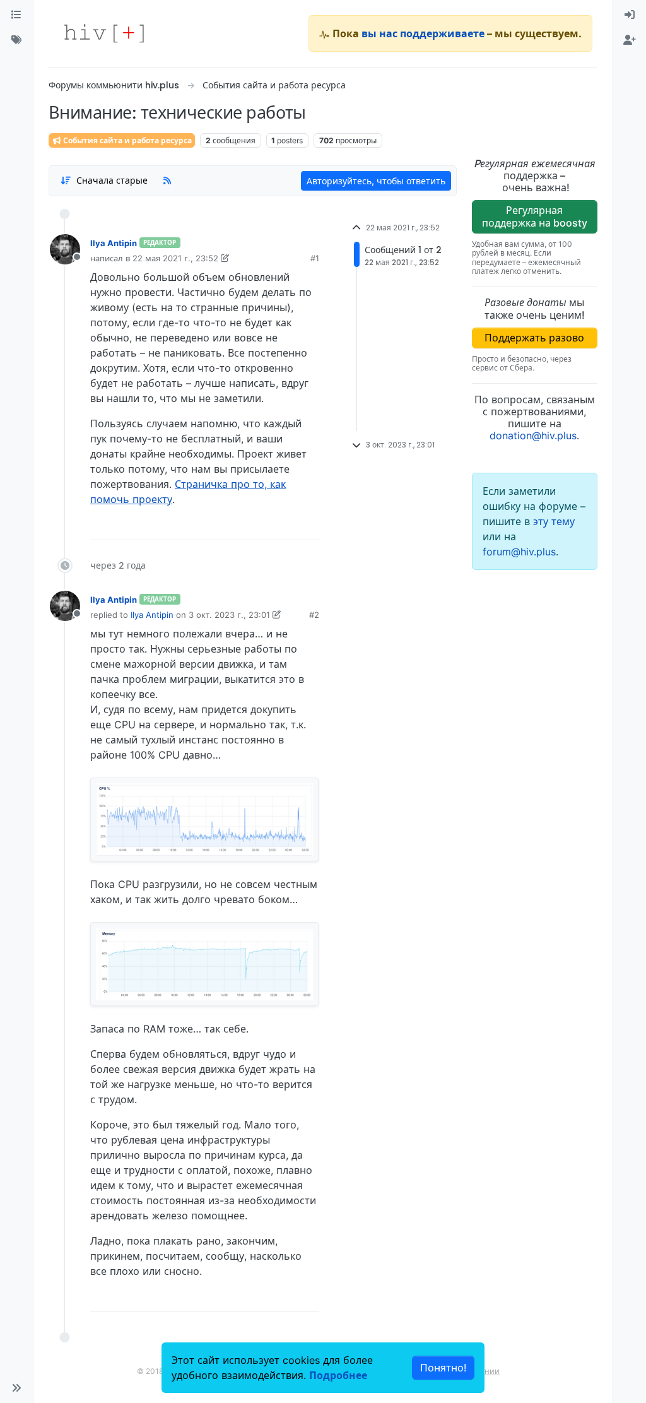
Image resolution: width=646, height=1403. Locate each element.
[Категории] (16, 15)
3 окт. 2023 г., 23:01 (229, 615)
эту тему (554, 521)
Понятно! (443, 1367)
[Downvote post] (285, 526)
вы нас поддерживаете (422, 33)
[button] (16, 1388)
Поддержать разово (534, 337)
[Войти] (629, 15)
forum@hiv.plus (519, 551)
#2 (314, 615)
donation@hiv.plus (533, 435)
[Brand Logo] (104, 33)
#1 (314, 258)
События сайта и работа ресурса (126, 140)
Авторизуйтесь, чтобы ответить (376, 180)
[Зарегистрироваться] (629, 40)
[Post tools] (308, 526)
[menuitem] (629, 15)
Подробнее (338, 1375)
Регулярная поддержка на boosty (534, 216)
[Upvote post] (243, 526)
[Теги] (16, 40)
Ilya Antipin (113, 243)
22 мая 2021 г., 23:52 (175, 258)
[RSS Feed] (167, 180)
